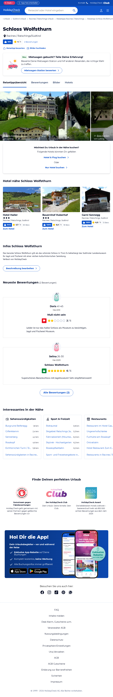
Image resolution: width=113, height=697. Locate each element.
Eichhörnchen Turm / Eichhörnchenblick (18, 448)
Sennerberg (11, 437)
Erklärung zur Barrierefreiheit (56, 669)
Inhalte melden (56, 616)
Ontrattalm (92, 442)
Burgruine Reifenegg (16, 426)
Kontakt (81, 3)
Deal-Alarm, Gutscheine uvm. (56, 622)
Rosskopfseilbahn (55, 448)
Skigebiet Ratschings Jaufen (59, 431)
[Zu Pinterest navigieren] (63, 592)
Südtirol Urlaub (19, 19)
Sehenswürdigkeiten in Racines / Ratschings (22, 454)
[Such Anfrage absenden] (74, 10)
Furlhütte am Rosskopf (98, 437)
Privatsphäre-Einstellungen (56, 646)
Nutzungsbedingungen (56, 634)
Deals (8, 3)
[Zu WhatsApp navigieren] (70, 592)
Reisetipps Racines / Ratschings (70, 19)
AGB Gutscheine (56, 664)
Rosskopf (10, 442)
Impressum (56, 681)
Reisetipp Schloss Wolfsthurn (100, 19)
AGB (56, 658)
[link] (101, 10)
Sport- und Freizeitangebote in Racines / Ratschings (62, 454)
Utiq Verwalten (56, 652)
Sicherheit (56, 675)
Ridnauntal (51, 426)
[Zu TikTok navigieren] (56, 592)
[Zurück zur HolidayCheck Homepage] (12, 10)
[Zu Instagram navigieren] (49, 592)
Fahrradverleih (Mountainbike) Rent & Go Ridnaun (59, 437)
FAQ (56, 610)
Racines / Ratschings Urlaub (41, 19)
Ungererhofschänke (97, 431)
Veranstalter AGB (56, 628)
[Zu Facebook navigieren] (42, 592)
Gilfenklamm (12, 431)
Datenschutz (56, 640)
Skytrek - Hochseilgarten (59, 442)
